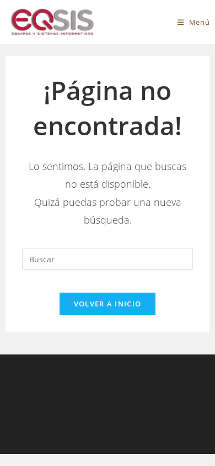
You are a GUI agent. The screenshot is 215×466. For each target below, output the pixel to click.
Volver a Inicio (108, 304)
